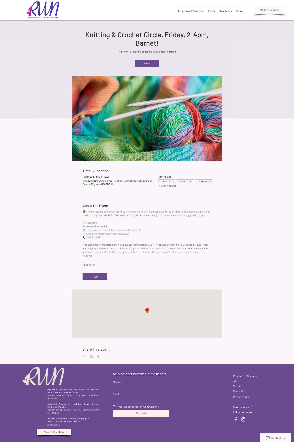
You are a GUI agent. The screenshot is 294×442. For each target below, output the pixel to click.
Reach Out (239, 391)
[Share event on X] (91, 356)
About (236, 381)
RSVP (147, 63)
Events (237, 386)
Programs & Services (245, 376)
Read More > (89, 264)
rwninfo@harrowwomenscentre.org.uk (71, 418)
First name (118, 382)
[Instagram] (243, 419)
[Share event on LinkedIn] (99, 356)
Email (116, 394)
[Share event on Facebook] (84, 356)
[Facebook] (236, 419)
